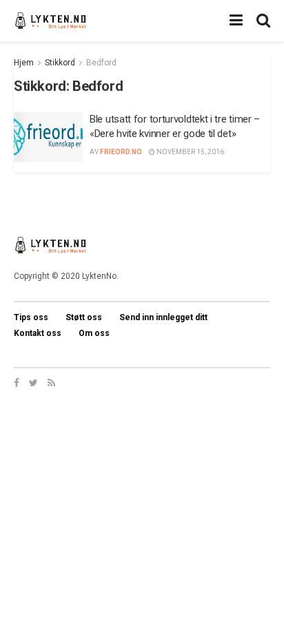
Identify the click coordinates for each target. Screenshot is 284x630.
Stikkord (60, 62)
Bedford (101, 62)
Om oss (94, 333)
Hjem (24, 62)
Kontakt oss (37, 333)
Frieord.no (121, 152)
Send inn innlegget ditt (163, 317)
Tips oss (31, 317)
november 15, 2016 (189, 152)
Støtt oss (83, 317)
